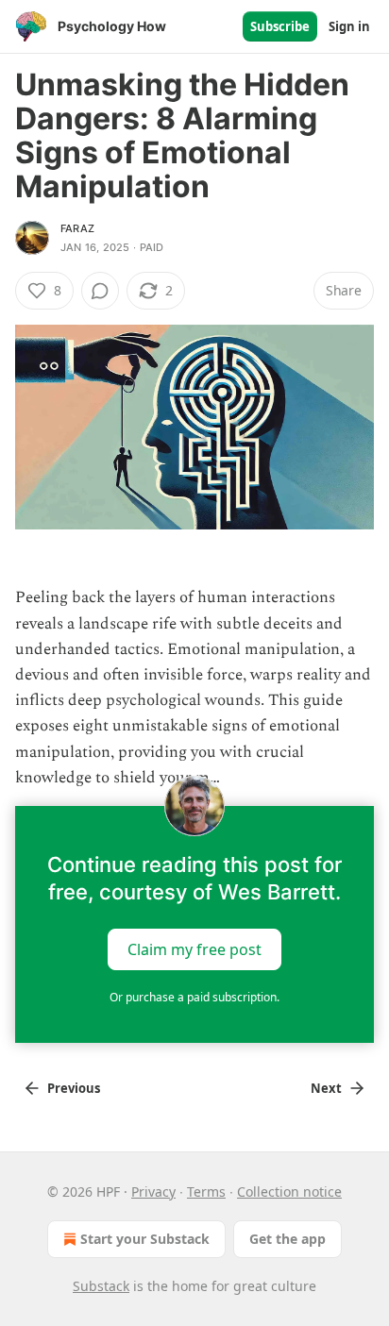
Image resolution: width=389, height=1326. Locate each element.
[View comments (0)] (100, 291)
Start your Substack (145, 1239)
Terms (206, 1191)
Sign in (349, 26)
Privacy (153, 1191)
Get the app (287, 1239)
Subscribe (280, 26)
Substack (101, 1286)
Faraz (77, 228)
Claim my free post (194, 949)
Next (326, 1088)
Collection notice (289, 1191)
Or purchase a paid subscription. (194, 997)
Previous (73, 1088)
